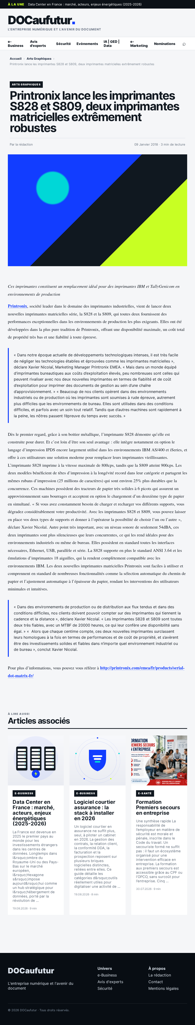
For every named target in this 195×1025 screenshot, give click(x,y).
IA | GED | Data (112, 43)
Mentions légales (163, 988)
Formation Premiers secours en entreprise (158, 807)
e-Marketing (139, 43)
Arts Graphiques (39, 58)
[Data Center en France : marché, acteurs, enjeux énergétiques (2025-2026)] (36, 760)
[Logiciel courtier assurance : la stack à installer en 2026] (97, 760)
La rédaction (159, 975)
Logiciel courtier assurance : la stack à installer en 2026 (94, 810)
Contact (155, 981)
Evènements (87, 44)
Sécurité (63, 44)
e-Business (15, 43)
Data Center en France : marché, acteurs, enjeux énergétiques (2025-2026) (85, 4)
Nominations (164, 44)
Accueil (16, 58)
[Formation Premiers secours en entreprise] (159, 760)
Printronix (17, 306)
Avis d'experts (38, 43)
